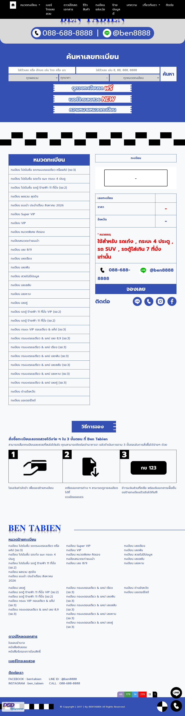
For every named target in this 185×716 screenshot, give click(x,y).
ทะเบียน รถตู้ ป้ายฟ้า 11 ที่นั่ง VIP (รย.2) (36, 312)
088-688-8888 (69, 683)
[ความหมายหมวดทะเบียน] (92, 109)
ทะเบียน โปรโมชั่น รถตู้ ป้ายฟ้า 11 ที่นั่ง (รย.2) (39, 187)
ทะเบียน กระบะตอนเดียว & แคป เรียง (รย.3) (38, 347)
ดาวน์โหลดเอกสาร (70, 7)
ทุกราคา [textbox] (65, 78)
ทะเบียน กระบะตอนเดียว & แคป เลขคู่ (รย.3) (38, 383)
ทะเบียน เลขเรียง (21, 258)
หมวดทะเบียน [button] (29, 5)
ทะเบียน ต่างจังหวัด (23, 391)
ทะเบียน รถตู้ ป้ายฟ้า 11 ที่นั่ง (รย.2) (33, 320)
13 (150, 694)
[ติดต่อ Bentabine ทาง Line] (176, 692)
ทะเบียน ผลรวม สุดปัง (24, 196)
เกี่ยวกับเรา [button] (150, 5)
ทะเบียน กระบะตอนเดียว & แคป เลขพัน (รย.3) (39, 356)
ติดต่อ (170, 5)
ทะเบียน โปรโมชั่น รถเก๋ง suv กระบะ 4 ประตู (38, 179)
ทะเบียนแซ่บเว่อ (100, 7)
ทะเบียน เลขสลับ (21, 285)
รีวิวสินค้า (86, 7)
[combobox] (84, 77)
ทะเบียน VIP (18, 223)
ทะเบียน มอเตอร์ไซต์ (23, 400)
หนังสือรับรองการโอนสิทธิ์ (24, 651)
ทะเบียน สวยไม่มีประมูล (25, 276)
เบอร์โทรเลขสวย (50, 9)
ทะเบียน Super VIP (23, 214)
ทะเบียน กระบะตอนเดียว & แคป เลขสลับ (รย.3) (40, 365)
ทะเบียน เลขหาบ (21, 294)
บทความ (132, 5)
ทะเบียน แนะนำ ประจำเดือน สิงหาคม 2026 (37, 205)
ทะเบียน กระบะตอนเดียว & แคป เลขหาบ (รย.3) (40, 374)
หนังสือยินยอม (17, 647)
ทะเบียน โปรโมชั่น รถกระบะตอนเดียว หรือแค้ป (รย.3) (43, 170)
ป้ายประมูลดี (116, 9)
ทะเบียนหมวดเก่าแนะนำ (25, 241)
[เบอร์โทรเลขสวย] (92, 99)
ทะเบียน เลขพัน (20, 267)
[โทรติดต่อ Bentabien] (176, 706)
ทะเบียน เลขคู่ (19, 303)
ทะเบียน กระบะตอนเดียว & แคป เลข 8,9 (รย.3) (40, 338)
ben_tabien (35, 683)
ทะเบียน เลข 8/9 (21, 250)
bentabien (34, 679)
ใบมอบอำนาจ (16, 643)
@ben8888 (69, 679)
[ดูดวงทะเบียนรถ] (92, 88)
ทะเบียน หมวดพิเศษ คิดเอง (28, 232)
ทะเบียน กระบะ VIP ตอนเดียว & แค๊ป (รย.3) (38, 329)
